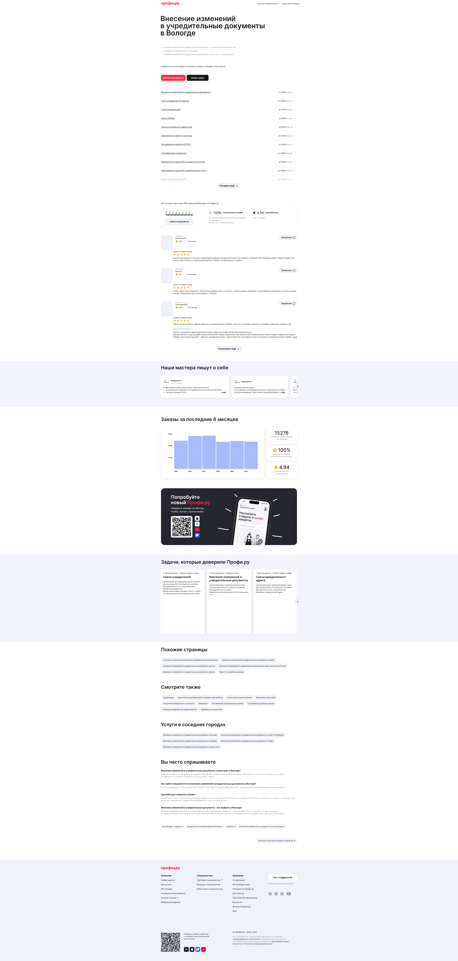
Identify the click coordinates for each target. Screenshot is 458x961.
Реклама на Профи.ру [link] (243, 888)
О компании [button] (239, 880)
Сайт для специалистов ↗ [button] (210, 880)
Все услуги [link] (166, 884)
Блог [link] (235, 911)
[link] (173, 78)
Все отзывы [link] (166, 888)
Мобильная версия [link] (170, 902)
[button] (288, 237)
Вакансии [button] (237, 902)
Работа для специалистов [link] (209, 888)
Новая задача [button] (168, 880)
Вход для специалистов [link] (208, 884)
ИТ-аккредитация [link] (241, 884)
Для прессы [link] (238, 893)
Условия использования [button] (173, 893)
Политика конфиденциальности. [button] (258, 944)
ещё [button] (224, 392)
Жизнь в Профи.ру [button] (242, 906)
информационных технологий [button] (246, 939)
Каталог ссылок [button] (168, 897)
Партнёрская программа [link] (245, 897)
